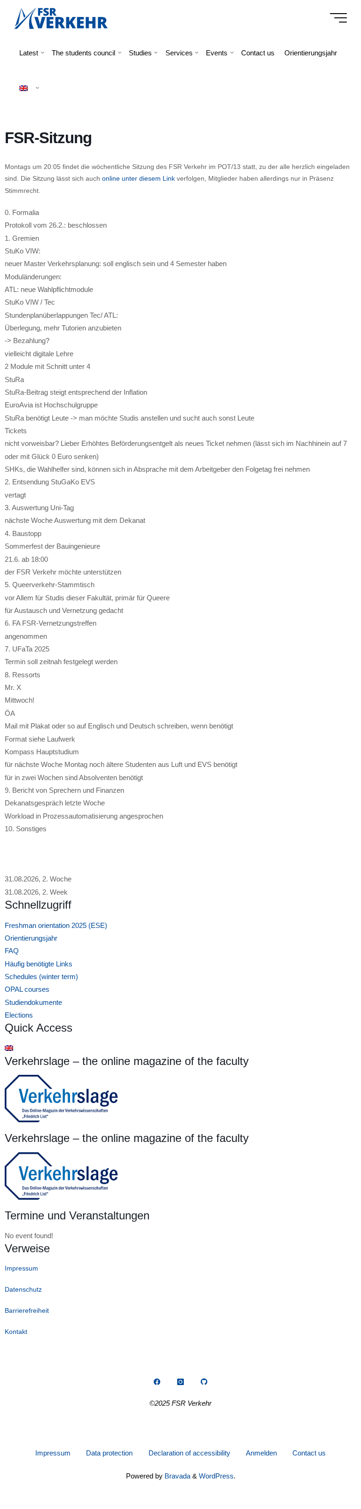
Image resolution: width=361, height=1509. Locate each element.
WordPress (216, 1476)
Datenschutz (23, 1289)
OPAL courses (27, 989)
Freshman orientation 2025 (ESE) (56, 925)
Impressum (21, 1268)
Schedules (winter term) (41, 976)
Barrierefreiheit (27, 1310)
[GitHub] (204, 1381)
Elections (19, 1015)
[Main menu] (338, 18)
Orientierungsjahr (31, 938)
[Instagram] (180, 1381)
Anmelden (261, 1453)
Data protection (109, 1453)
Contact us (309, 1453)
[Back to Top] (324, 1472)
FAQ (12, 951)
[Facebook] (157, 1381)
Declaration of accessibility (189, 1453)
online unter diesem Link (138, 178)
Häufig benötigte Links (38, 964)
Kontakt (16, 1331)
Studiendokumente (33, 1002)
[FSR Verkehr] (61, 18)
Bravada (176, 1476)
